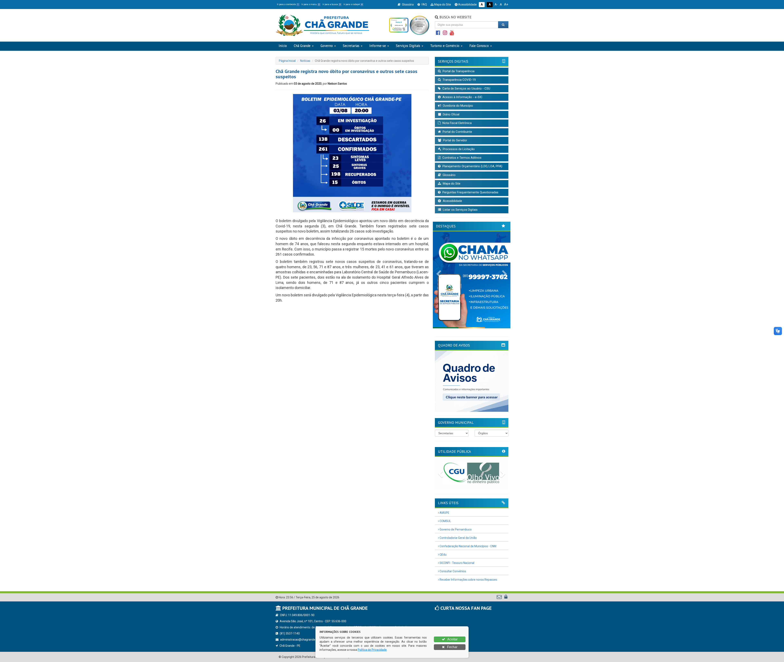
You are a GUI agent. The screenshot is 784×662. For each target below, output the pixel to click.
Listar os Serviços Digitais (460, 209)
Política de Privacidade (372, 649)
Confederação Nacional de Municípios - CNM (467, 546)
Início (283, 45)
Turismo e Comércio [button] (444, 45)
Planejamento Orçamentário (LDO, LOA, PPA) (472, 166)
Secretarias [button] (351, 45)
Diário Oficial (450, 114)
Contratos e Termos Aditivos (461, 157)
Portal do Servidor (454, 140)
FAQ (424, 4)
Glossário (407, 4)
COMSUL (445, 521)
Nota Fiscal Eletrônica (457, 123)
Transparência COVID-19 (459, 80)
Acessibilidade (467, 4)
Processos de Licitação (458, 149)
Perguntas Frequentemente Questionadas (470, 192)
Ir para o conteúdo (287, 4)
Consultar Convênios (452, 571)
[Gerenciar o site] (505, 597)
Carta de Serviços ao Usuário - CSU (466, 88)
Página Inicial (287, 60)
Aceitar (452, 639)
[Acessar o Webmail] (499, 597)
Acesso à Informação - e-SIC (462, 97)
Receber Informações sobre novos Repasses (468, 579)
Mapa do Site (442, 4)
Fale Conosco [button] (479, 45)
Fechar (451, 647)
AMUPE (444, 512)
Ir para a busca (332, 4)
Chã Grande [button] (302, 45)
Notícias (305, 60)
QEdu (443, 554)
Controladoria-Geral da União (458, 537)
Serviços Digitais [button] (408, 45)
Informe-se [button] (377, 45)
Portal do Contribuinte (457, 132)
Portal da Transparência (458, 71)
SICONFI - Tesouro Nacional (456, 563)
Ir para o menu (311, 4)
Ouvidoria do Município (457, 105)
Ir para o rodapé (353, 4)
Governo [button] (327, 45)
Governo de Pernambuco (455, 529)
